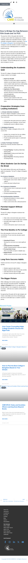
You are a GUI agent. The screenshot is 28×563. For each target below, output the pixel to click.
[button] (14, 23)
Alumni (5, 520)
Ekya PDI (6, 514)
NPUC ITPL (6, 529)
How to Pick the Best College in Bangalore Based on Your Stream (13, 368)
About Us (6, 509)
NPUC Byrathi (7, 531)
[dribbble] (23, 542)
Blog (5, 518)
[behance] (18, 542)
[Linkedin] (14, 542)
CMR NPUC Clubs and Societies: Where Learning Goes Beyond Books (14, 407)
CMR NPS (6, 534)
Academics (6, 513)
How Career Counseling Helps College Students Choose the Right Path (13, 328)
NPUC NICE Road (8, 532)
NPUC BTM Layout (8, 527)
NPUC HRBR (7, 526)
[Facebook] (5, 542)
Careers (5, 516)
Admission (6, 511)
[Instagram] (10, 542)
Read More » (5, 340)
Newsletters (6, 521)
